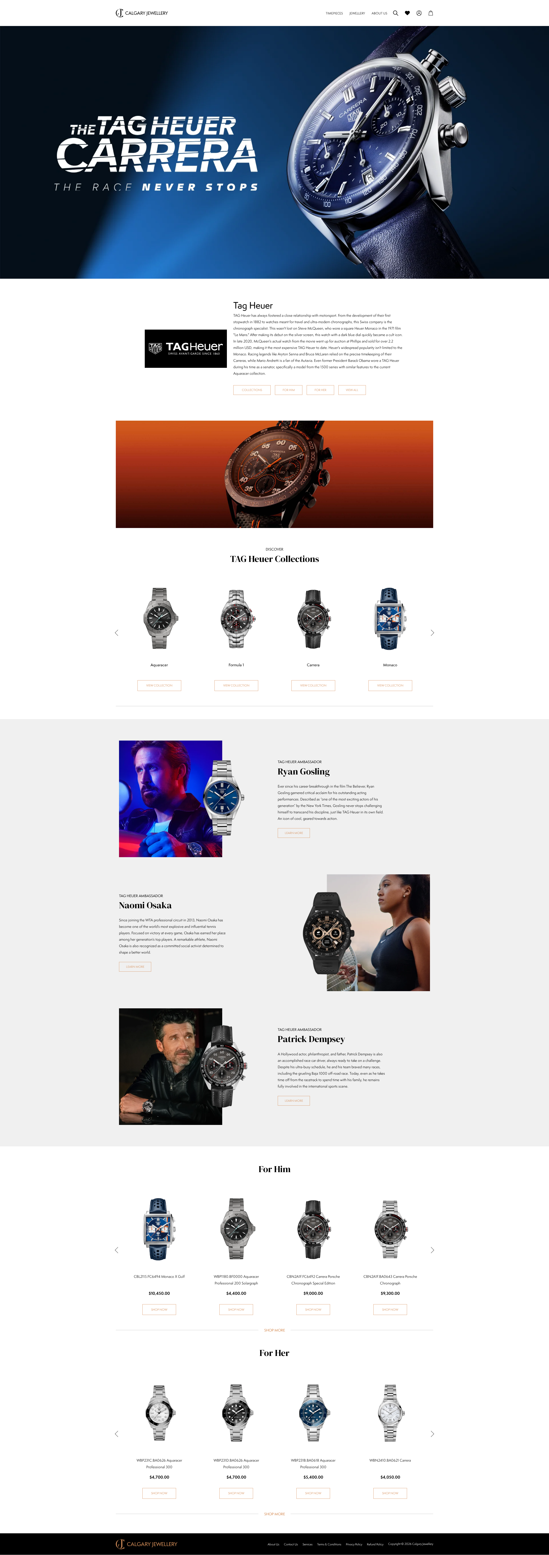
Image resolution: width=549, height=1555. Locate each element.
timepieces (334, 13)
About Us (273, 1544)
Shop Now (159, 1310)
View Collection (159, 685)
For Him (289, 390)
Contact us (291, 1544)
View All (352, 390)
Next (431, 633)
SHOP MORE (274, 1330)
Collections (252, 390)
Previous (118, 633)
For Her (320, 390)
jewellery (357, 13)
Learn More (294, 833)
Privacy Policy (354, 1544)
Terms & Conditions (329, 1544)
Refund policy (375, 1544)
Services (307, 1544)
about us (379, 13)
